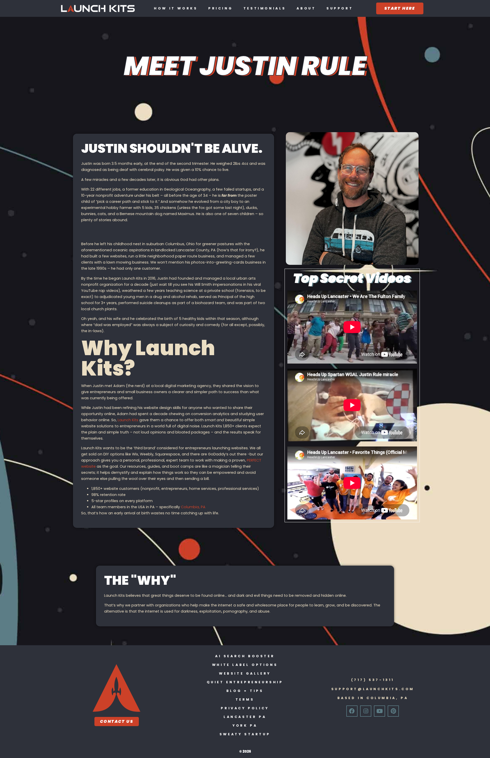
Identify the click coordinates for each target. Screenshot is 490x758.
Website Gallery (245, 673)
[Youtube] (379, 711)
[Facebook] (352, 711)
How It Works (176, 8)
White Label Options (245, 665)
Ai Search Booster (245, 656)
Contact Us (116, 721)
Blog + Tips (245, 691)
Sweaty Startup (244, 734)
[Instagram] (365, 711)
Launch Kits (128, 420)
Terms (245, 699)
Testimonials (264, 8)
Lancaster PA (245, 717)
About (306, 8)
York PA (244, 725)
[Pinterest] (393, 711)
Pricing (220, 8)
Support (339, 8)
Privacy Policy (245, 708)
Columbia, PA (193, 507)
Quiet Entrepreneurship (245, 682)
